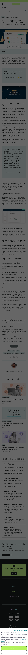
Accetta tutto (14, 648)
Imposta (14, 652)
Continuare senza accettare (20, 630)
